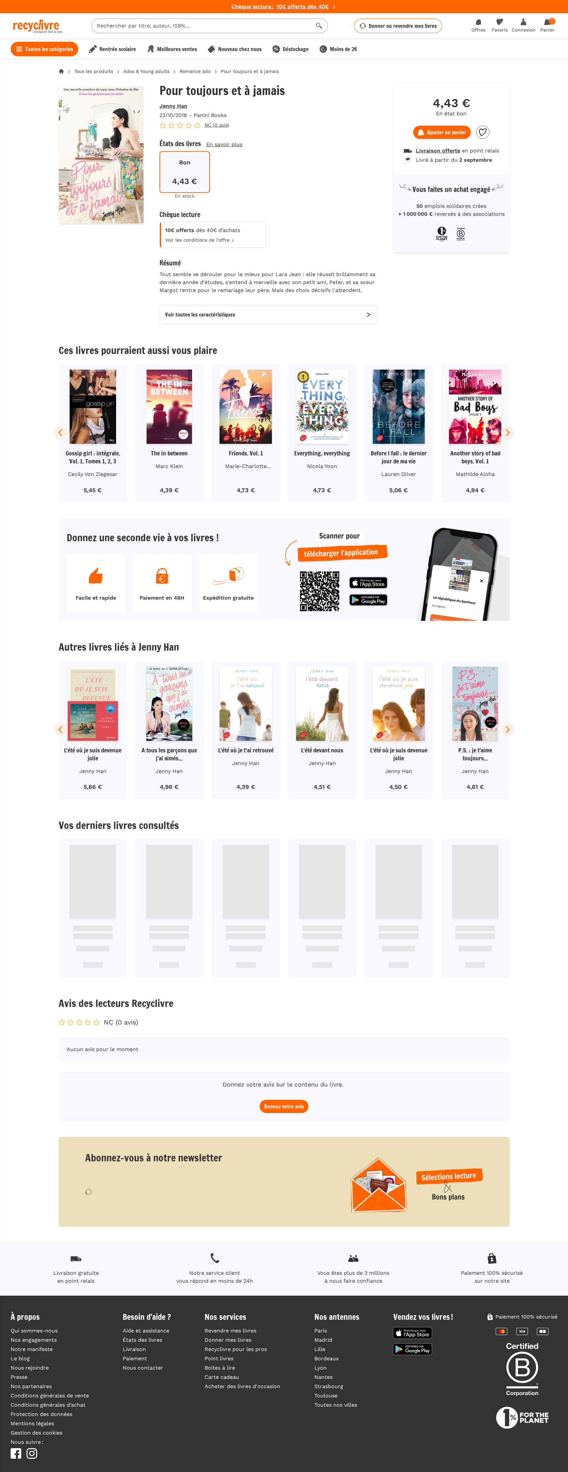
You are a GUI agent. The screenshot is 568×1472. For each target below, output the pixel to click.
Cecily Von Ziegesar (92, 474)
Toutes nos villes (335, 1405)
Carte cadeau (222, 1377)
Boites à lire (220, 1368)
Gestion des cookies (36, 1433)
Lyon (320, 1368)
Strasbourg (328, 1386)
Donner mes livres (228, 1340)
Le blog (20, 1358)
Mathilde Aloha (475, 474)
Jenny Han (173, 106)
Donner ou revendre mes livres (403, 25)
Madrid (323, 1340)
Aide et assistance (146, 1330)
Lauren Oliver (398, 474)
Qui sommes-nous (34, 1330)
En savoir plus (224, 144)
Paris (320, 1330)
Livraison (134, 1349)
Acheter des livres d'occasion (242, 1386)
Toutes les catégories (49, 49)
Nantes (323, 1377)
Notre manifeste (32, 1349)
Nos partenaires (31, 1386)
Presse (19, 1377)
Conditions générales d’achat (48, 1405)
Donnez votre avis (284, 1106)
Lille (319, 1349)
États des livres (142, 1340)
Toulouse (326, 1395)
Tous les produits (93, 71)
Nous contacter (143, 1368)
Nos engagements (34, 1340)
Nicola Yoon (322, 466)
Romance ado (195, 71)
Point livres (219, 1358)
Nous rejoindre (30, 1368)
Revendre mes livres (230, 1330)
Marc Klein (169, 466)
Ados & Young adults (146, 71)
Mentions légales (32, 1423)
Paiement (135, 1358)
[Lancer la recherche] (319, 26)
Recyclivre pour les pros (236, 1349)
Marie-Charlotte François (246, 467)
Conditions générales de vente (50, 1395)
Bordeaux (326, 1358)
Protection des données (41, 1414)
